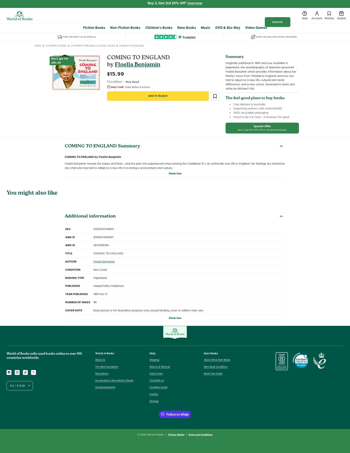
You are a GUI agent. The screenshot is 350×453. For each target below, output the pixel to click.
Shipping (154, 359)
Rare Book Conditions (216, 366)
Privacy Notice (176, 434)
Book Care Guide (213, 373)
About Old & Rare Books (217, 359)
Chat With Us (157, 380)
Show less (175, 173)
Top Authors (101, 373)
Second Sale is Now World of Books (114, 380)
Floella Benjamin (137, 65)
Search (277, 22)
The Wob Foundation (106, 366)
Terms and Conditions (200, 434)
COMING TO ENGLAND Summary (102, 146)
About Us (100, 359)
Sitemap (154, 401)
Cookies (154, 394)
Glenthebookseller (105, 387)
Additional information (90, 216)
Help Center (156, 373)
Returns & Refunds (160, 366)
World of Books (155, 434)
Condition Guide (159, 387)
